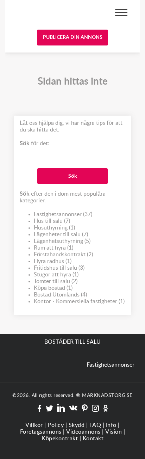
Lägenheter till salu (61, 234)
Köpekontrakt (60, 438)
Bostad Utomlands (60, 295)
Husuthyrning (54, 228)
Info (111, 425)
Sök (72, 176)
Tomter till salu (55, 281)
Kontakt (93, 438)
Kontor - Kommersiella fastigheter (79, 301)
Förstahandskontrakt (63, 254)
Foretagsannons (41, 432)
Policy (56, 425)
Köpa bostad (53, 288)
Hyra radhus (52, 261)
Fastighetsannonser (63, 214)
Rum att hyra (53, 248)
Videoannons (83, 432)
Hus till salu (52, 221)
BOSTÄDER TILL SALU (36, 13)
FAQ (95, 425)
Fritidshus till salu (59, 268)
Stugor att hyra (56, 274)
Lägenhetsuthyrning (62, 241)
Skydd (77, 425)
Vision (113, 432)
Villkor (34, 425)
